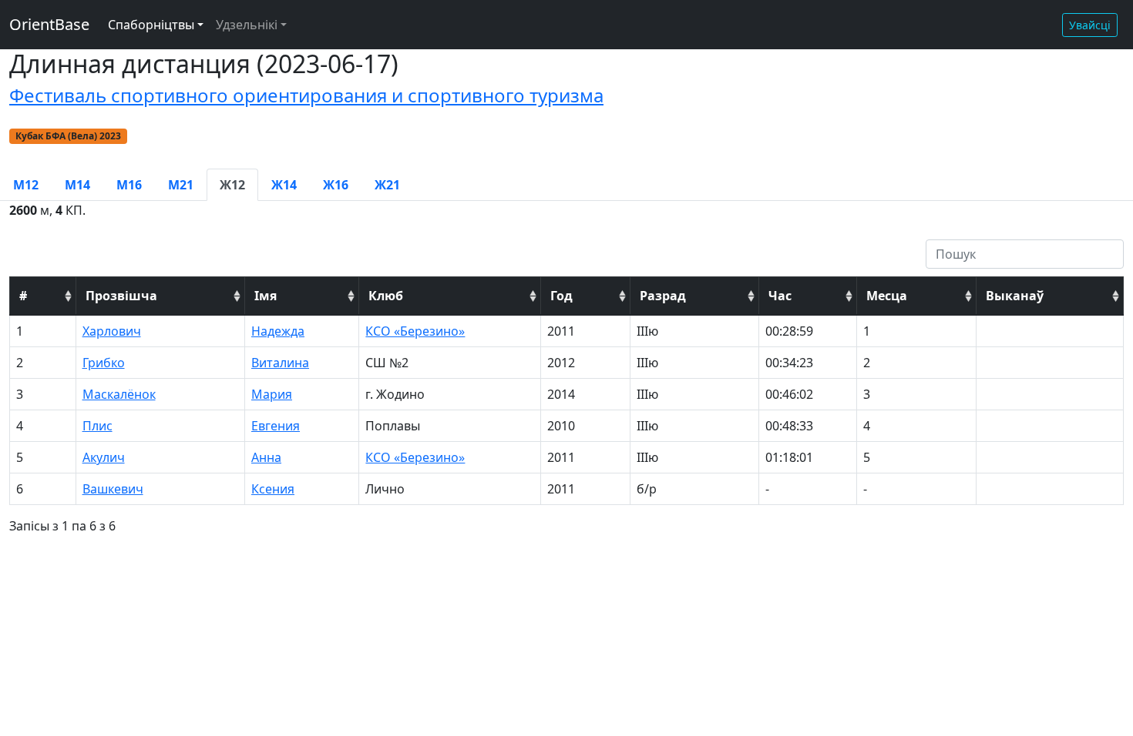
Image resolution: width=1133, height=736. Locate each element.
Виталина (280, 362)
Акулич (103, 457)
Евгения (275, 425)
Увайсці (1090, 25)
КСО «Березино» (415, 331)
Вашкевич (112, 488)
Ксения (272, 488)
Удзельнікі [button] (246, 24)
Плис (97, 425)
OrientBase (49, 24)
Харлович (111, 331)
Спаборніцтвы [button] (151, 24)
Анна (266, 457)
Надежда (277, 331)
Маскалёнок (119, 394)
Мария (271, 394)
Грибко (103, 362)
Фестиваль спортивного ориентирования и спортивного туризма (306, 95)
